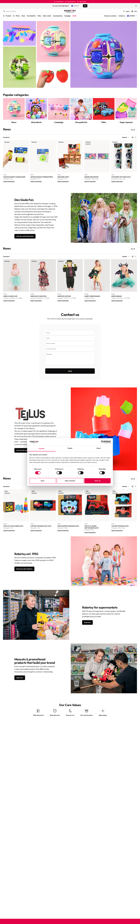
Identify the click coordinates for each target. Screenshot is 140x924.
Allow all (97, 481)
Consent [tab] (41, 448)
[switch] (59, 472)
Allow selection (70, 481)
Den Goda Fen (31, 16)
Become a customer (110, 16)
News (23, 16)
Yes (85, 6)
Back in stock (47, 16)
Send (70, 371)
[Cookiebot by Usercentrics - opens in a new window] (102, 441)
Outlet (74, 16)
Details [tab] (70, 448)
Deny (42, 481)
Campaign (67, 16)
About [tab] (98, 448)
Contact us (121, 16)
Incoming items (57, 16)
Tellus (39, 16)
